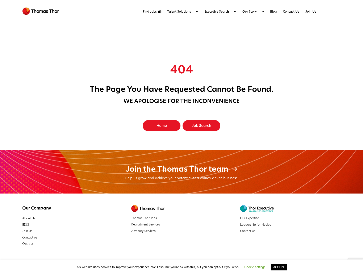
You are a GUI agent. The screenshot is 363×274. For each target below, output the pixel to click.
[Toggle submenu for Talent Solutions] (197, 11)
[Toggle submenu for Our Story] (262, 11)
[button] (161, 125)
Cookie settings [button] (255, 267)
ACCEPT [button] (278, 267)
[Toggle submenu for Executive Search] (235, 11)
